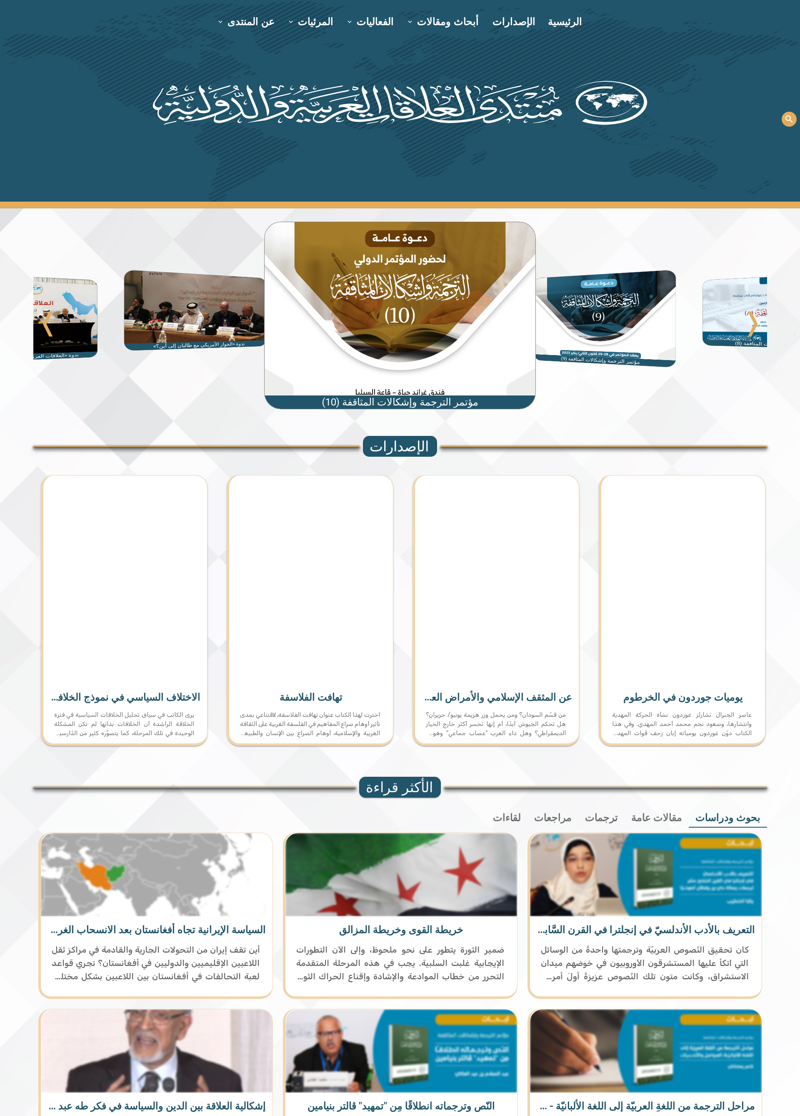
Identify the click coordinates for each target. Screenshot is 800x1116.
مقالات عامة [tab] (656, 817)
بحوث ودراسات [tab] (727, 817)
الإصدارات (513, 22)
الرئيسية (565, 22)
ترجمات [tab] (601, 817)
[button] (443, 21)
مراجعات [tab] (553, 817)
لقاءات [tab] (507, 817)
